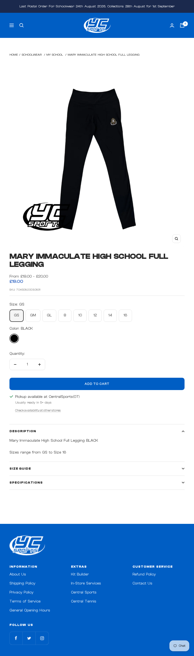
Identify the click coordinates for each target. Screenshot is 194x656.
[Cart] (182, 25)
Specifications (26, 482)
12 (95, 315)
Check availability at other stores (38, 410)
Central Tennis (83, 601)
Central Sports (84, 592)
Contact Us (142, 583)
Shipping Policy (22, 583)
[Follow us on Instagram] (41, 638)
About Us (17, 574)
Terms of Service (24, 601)
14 (110, 315)
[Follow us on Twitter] (28, 638)
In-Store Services (86, 583)
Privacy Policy (21, 592)
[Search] (21, 25)
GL (49, 315)
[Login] (172, 25)
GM (33, 315)
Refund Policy (144, 574)
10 (80, 315)
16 (125, 315)
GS (16, 315)
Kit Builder (80, 574)
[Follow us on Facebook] (15, 638)
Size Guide (20, 468)
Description (22, 431)
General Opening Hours (29, 610)
